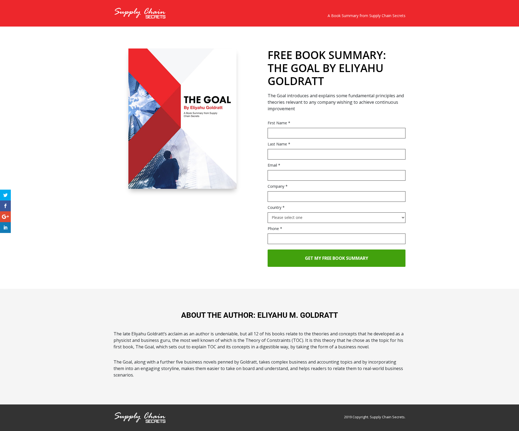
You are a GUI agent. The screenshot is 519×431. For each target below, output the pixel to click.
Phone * (275, 228)
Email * (274, 165)
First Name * (279, 122)
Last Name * (279, 144)
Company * (278, 186)
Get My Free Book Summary (336, 258)
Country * (276, 207)
